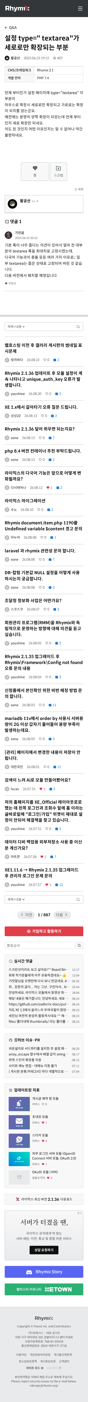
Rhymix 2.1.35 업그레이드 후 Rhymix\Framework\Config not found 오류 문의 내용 (44, 662)
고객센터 (64, 1361)
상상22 (16, 416)
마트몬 (15, 857)
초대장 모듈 (40, 1117)
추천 (12, 283)
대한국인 (17, 767)
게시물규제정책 (63, 1354)
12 (60, 885)
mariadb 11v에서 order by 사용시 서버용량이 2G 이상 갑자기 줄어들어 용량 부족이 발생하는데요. (44, 724)
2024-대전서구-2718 (54, 1345)
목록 (80, 189)
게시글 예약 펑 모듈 (45, 1098)
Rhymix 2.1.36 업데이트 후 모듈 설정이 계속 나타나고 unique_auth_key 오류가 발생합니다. (43, 379)
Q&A (12, 27)
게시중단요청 (48, 1361)
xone (14, 438)
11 (54, 705)
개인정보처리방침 (40, 1354)
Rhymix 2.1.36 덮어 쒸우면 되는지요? (40, 429)
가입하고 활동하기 (46, 931)
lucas (15, 789)
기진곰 (19, 233)
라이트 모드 (33, 1368)
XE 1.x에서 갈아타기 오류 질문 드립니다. (41, 407)
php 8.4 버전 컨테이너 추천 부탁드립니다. (43, 451)
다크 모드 (53, 1368)
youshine (18, 394)
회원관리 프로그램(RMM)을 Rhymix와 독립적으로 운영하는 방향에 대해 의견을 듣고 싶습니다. (43, 628)
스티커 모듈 (40, 1135)
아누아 (15, 537)
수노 (14, 510)
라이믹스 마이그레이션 (25, 501)
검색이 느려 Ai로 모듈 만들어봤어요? (37, 780)
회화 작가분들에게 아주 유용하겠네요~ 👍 (37, 975)
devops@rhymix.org (44, 1385)
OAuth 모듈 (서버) (45, 1172)
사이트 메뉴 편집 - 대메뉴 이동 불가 (33, 1066)
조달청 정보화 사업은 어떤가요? (33, 600)
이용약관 (21, 1354)
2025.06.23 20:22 (26, 238)
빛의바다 (17, 360)
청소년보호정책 (28, 1361)
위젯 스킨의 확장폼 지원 (25, 1060)
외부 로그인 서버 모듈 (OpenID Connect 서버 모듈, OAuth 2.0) (54, 1155)
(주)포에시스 (35, 1333)
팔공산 (15, 58)
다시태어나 (18, 488)
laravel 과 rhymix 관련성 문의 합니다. (40, 551)
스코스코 (17, 609)
